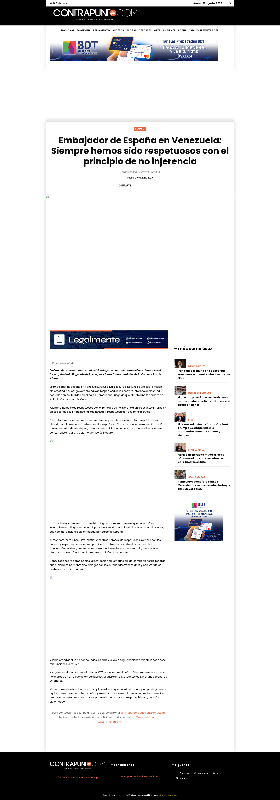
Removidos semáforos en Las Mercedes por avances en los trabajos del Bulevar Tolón (204, 485)
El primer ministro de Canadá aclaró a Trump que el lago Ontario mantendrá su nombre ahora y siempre (204, 430)
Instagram (114, 722)
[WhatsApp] (158, 185)
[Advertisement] (140, 97)
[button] (230, 3)
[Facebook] (135, 185)
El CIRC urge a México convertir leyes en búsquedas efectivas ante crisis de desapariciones (204, 401)
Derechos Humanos (199, 393)
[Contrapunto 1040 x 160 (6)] (134, 63)
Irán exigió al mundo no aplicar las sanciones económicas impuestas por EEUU (204, 374)
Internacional (197, 450)
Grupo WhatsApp (147, 717)
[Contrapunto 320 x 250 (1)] (199, 543)
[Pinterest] (150, 185)
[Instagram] (195, 773)
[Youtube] (177, 778)
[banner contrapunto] (109, 351)
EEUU (190, 420)
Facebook (185, 773)
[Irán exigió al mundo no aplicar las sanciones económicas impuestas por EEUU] (180, 363)
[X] (143, 185)
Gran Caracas (196, 477)
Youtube (184, 778)
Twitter (101, 722)
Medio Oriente (196, 366)
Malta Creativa (169, 795)
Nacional (140, 129)
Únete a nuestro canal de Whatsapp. (79, 777)
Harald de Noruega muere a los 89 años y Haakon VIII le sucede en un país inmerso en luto (201, 458)
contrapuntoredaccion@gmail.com (143, 713)
